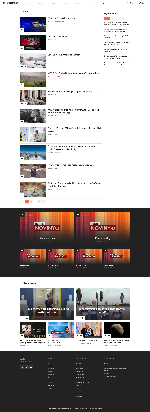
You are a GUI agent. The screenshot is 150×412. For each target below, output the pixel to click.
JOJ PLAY (50, 366)
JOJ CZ (50, 371)
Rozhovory (78, 3)
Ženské (50, 380)
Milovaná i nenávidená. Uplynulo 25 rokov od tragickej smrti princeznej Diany (116, 30)
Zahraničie (79, 385)
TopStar (50, 382)
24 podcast (79, 380)
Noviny (40, 3)
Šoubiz (53, 3)
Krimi (77, 388)
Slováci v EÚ (79, 396)
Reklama (106, 363)
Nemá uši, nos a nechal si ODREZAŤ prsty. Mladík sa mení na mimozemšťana (116, 64)
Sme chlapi (51, 385)
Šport (65, 3)
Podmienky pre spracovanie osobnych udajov (115, 369)
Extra (92, 3)
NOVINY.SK (27, 3)
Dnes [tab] (107, 18)
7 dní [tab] (113, 18)
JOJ (49, 363)
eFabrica (100, 408)
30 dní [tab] (121, 18)
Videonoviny (79, 371)
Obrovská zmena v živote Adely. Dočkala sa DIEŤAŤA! (116, 37)
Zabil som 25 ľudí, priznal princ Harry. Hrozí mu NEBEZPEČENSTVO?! (117, 43)
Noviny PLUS (79, 368)
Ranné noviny (80, 374)
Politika (78, 391)
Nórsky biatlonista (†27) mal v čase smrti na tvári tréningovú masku (116, 57)
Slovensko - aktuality (82, 382)
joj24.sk (78, 366)
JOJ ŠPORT (51, 368)
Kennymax (84, 408)
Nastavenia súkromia (110, 376)
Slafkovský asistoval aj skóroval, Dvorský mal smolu (116, 50)
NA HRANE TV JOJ (80, 377)
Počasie (50, 394)
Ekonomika (79, 394)
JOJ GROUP (51, 374)
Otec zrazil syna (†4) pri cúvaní (62, 18)
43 (39, 201)
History (50, 391)
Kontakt (106, 366)
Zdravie (50, 388)
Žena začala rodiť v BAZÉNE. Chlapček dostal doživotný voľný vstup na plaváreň (116, 23)
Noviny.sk (78, 363)
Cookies (106, 373)
